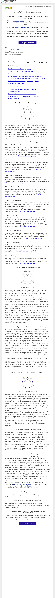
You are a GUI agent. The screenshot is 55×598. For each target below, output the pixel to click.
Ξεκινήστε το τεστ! (27, 523)
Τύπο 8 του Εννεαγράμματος (27, 252)
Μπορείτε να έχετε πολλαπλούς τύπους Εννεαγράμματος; (26, 76)
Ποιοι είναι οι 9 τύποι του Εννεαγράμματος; (21, 71)
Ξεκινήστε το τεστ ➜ (27, 42)
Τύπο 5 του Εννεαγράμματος (27, 211)
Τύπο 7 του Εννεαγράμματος (33, 238)
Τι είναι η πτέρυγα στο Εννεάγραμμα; (19, 74)
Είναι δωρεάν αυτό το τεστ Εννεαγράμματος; (22, 94)
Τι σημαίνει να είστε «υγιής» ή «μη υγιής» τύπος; (22, 83)
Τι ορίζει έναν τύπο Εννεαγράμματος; (19, 69)
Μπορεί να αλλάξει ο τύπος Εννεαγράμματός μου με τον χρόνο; (27, 78)
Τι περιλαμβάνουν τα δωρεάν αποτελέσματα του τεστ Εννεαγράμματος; (24, 97)
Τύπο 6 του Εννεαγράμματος (27, 226)
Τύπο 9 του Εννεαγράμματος (27, 263)
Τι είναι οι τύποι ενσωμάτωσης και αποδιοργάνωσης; (24, 81)
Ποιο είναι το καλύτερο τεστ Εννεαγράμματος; (22, 89)
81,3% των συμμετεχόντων (21, 27)
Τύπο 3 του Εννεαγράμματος (14, 183)
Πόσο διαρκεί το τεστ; (14, 91)
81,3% (29, 486)
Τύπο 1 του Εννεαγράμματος (27, 156)
